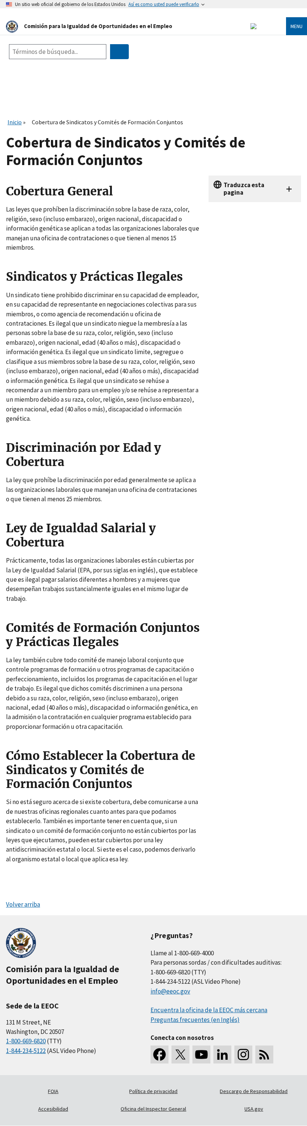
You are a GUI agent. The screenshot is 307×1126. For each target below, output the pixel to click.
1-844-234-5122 (26, 1051)
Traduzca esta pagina (244, 188)
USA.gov (253, 1108)
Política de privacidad (153, 1091)
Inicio (14, 122)
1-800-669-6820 (26, 1041)
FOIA (53, 1091)
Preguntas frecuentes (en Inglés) (195, 1020)
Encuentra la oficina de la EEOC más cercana (209, 1010)
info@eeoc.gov (170, 991)
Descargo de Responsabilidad (254, 1091)
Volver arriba (23, 904)
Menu (297, 26)
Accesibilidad (53, 1108)
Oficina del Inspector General (153, 1108)
